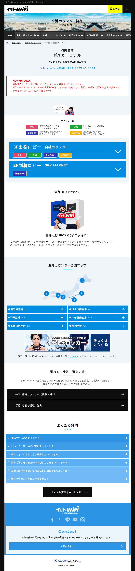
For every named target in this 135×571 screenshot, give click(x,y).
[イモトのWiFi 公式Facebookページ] (52, 519)
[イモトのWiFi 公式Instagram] (82, 519)
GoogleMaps (49, 68)
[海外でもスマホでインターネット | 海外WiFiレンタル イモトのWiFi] (17, 9)
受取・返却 (16, 43)
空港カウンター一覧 (53, 35)
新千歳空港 (74, 35)
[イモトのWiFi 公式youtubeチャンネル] (75, 519)
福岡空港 (77, 325)
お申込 (116, 9)
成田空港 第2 (112, 35)
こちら (73, 356)
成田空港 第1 (93, 35)
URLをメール (87, 68)
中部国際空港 (80, 317)
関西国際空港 (19, 325)
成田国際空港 (80, 309)
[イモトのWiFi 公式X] (60, 519)
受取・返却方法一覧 (26, 35)
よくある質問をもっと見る (66, 492)
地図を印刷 (66, 68)
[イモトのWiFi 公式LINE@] (67, 519)
